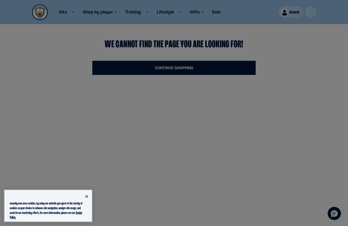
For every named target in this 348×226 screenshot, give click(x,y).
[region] (48, 205)
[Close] (86, 196)
